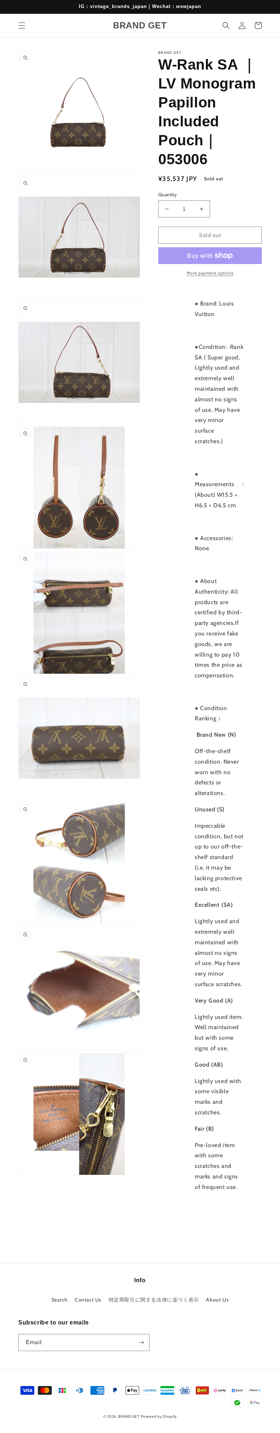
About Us (217, 1299)
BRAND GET (128, 1416)
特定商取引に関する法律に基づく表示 (154, 1299)
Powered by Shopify (159, 1416)
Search (59, 1299)
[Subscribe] (141, 1342)
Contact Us (88, 1299)
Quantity (167, 194)
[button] (22, 25)
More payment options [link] (210, 273)
